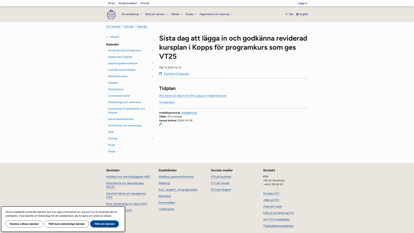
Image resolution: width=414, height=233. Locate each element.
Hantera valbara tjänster (24, 223)
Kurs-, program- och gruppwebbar (177, 189)
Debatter (113, 82)
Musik (111, 144)
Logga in (302, 3)
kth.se (111, 3)
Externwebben (166, 202)
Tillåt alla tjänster (104, 223)
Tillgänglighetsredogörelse (278, 225)
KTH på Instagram (221, 189)
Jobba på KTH (271, 199)
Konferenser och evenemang (124, 125)
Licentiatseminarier (119, 95)
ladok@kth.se (189, 112)
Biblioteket (164, 196)
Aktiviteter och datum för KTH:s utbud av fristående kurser (192, 95)
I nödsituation (166, 209)
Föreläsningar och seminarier (124, 102)
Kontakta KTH (271, 193)
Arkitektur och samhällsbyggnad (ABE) (128, 176)
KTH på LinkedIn (220, 183)
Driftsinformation (118, 76)
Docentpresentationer (120, 119)
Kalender (142, 26)
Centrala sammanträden (122, 69)
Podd (111, 131)
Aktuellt (128, 26)
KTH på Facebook (221, 176)
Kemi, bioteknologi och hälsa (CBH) (126, 203)
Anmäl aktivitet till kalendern (124, 50)
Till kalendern (166, 102)
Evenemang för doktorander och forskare (126, 110)
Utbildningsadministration (123, 63)
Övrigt (111, 151)
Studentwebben (127, 3)
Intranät (144, 3)
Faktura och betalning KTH (278, 212)
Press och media (272, 206)
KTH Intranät (113, 26)
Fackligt (112, 138)
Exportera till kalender (176, 73)
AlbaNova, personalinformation (176, 176)
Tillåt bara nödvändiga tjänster (66, 223)
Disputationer (116, 89)
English (304, 14)
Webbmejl (164, 183)
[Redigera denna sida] (160, 123)
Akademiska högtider (120, 56)
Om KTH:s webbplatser (276, 219)
